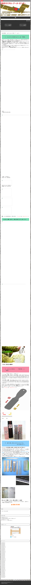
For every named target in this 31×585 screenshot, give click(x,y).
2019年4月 (3, 575)
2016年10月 (3, 576)
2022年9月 (3, 561)
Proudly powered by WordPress (5, 582)
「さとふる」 (19, 216)
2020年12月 (3, 569)
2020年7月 (3, 571)
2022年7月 (3, 563)
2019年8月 (3, 573)
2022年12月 (3, 558)
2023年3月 (3, 557)
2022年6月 (3, 564)
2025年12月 (3, 546)
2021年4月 (3, 568)
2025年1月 (3, 550)
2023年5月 (3, 556)
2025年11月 (3, 547)
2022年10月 (3, 560)
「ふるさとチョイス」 (25, 216)
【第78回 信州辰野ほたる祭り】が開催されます (9, 518)
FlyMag (2, 583)
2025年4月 (3, 549)
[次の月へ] (20, 526)
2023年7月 (3, 555)
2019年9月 (3, 572)
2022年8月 (3, 562)
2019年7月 (3, 574)
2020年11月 (3, 570)
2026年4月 (3, 545)
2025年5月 (3, 548)
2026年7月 (3, 542)
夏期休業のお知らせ (5, 517)
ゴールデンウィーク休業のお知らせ (7, 520)
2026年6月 (3, 543)
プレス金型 (5, 0)
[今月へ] (18, 526)
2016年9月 (3, 577)
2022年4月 (3, 565)
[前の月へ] (17, 526)
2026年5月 (3, 544)
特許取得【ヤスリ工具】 (5, 519)
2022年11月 (3, 559)
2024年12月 (3, 551)
